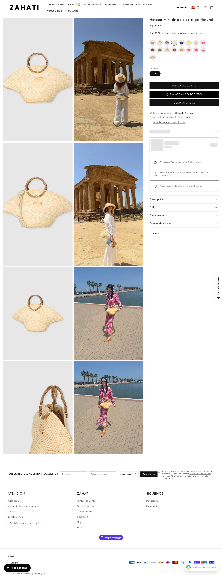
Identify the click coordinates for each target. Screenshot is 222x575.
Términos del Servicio (181, 476)
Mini (155, 73)
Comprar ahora (184, 102)
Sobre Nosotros (85, 506)
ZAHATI (19, 573)
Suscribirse (149, 474)
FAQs (79, 527)
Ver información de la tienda (169, 122)
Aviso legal (14, 500)
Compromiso (84, 511)
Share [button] (156, 233)
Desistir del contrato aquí (24, 523)
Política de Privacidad (200, 474)
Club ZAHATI (83, 516)
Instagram (152, 500)
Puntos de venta (86, 500)
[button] (112, 4)
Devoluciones (15, 516)
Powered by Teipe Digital (34, 573)
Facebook (151, 506)
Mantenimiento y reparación (24, 506)
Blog (79, 522)
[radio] (153, 43)
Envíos (11, 511)
